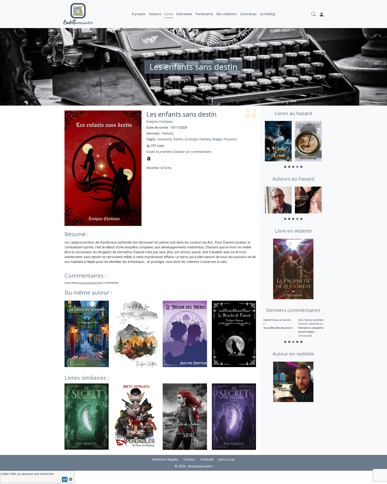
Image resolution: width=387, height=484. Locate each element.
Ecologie (191, 139)
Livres (168, 14)
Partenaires (204, 14)
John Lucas (226, 459)
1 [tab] (285, 167)
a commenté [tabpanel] (293, 327)
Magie (217, 139)
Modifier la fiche (159, 168)
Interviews (184, 14)
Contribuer (248, 14)
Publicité (206, 459)
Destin (178, 139)
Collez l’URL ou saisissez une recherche (27, 474)
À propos (139, 14)
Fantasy (168, 133)
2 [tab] (289, 167)
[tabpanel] (278, 142)
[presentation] (64, 479)
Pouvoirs (230, 139)
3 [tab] (293, 167)
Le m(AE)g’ (268, 14)
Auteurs (155, 14)
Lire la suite (271, 335)
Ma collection (226, 14)
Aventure (165, 139)
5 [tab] (301, 167)
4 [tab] (297, 167)
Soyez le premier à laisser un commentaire (178, 151)
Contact (189, 459)
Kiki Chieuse (272, 320)
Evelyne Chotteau (159, 121)
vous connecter (88, 283)
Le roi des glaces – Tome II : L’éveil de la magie (291, 322)
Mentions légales (165, 459)
